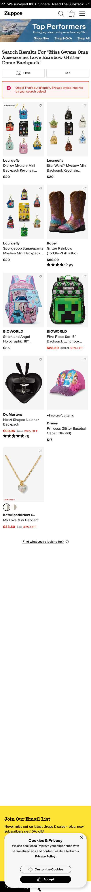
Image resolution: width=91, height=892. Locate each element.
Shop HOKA (63, 38)
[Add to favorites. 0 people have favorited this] (40, 105)
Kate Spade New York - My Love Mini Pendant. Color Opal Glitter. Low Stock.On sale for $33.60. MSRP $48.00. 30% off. (23, 488)
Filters (26, 72)
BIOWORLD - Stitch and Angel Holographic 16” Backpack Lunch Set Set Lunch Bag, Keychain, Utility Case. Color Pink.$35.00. (23, 311)
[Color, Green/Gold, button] (13, 507)
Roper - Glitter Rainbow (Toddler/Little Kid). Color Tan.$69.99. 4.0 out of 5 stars (67, 226)
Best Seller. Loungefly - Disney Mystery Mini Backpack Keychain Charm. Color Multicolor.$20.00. (23, 140)
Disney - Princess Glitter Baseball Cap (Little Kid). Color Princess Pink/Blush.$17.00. (67, 399)
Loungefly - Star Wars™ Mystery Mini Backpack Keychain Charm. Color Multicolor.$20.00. (67, 140)
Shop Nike (41, 38)
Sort (67, 72)
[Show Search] (61, 13)
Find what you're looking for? (43, 542)
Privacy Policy (45, 856)
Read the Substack (67, 4)
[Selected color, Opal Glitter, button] (6, 507)
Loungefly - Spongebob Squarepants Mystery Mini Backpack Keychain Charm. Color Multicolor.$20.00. (23, 226)
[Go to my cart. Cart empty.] (71, 13)
